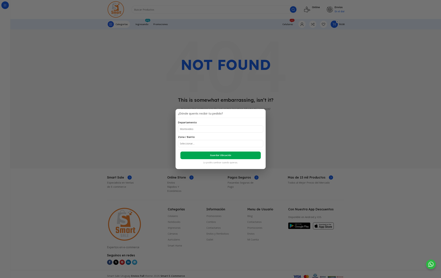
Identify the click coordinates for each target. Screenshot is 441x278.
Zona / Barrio (186, 137)
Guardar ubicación (220, 155)
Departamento (187, 122)
